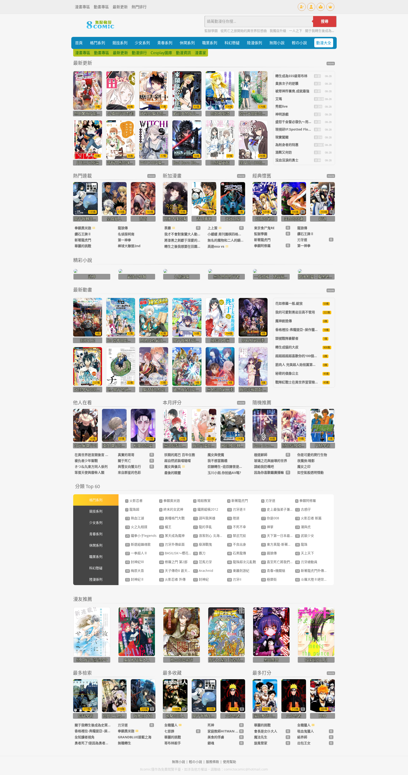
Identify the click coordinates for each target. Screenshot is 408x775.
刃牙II (234, 579)
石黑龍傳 (237, 553)
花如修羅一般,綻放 (289, 303)
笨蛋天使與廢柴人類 (89, 472)
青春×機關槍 (273, 570)
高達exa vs (216, 246)
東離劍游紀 (238, 570)
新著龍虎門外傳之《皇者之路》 (321, 570)
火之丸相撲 (136, 527)
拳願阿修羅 (262, 245)
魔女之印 (303, 466)
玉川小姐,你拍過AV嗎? (224, 472)
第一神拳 (124, 240)
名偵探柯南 (126, 234)
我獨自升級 (278, 30)
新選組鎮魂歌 (138, 544)
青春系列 (164, 42)
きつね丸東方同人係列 (91, 466)
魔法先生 (260, 737)
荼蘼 (168, 228)
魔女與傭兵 (173, 466)
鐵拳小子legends (141, 535)
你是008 (270, 518)
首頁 (79, 42)
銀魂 (211, 743)
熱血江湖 (135, 518)
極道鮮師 (260, 454)
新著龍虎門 (83, 240)
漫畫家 (200, 52)
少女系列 (142, 42)
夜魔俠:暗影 (306, 460)
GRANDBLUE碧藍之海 (134, 737)
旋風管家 (260, 743)
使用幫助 (229, 761)
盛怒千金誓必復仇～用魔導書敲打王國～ (305, 121)
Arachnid (203, 570)
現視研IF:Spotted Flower (294, 129)
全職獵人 (171, 725)
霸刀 (199, 553)
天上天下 (305, 553)
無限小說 (277, 42)
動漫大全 (323, 42)
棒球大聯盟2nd (129, 246)
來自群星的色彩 (129, 472)
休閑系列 (187, 42)
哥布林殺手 (172, 743)
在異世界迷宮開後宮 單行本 (93, 454)
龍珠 (301, 544)
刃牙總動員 (306, 562)
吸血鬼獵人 (305, 731)
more (330, 63)
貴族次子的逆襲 (286, 83)
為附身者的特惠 (286, 144)
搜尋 (324, 21)
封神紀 (201, 579)
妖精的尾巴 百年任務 (179, 454)
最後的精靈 (172, 472)
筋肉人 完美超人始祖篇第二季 (297, 364)
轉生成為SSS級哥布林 (291, 76)
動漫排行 (139, 52)
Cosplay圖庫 (161, 52)
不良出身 (237, 544)
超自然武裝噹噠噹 (177, 460)
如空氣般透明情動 (310, 472)
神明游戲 (282, 114)
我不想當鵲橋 (217, 460)
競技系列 (120, 42)
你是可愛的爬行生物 (312, 454)
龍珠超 (132, 509)
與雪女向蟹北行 (129, 466)
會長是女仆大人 (265, 731)
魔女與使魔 (216, 454)
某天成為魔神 (172, 535)
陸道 (233, 518)
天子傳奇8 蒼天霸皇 (177, 570)
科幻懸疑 (232, 42)
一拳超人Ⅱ (136, 553)
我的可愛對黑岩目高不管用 (295, 312)
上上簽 (213, 228)
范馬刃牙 (203, 562)
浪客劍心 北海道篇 (210, 535)
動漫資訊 (183, 52)
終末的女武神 (171, 509)
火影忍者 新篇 (309, 518)
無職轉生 (124, 743)
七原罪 (169, 731)
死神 (211, 725)
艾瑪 (278, 98)
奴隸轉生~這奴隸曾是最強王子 (226, 466)
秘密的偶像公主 (286, 373)
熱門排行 (139, 6)
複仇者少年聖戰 (86, 460)
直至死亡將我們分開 (279, 562)
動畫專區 (101, 6)
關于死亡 (124, 460)
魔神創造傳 (283, 321)
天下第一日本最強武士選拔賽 (286, 535)
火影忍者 (134, 500)
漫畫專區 (82, 6)
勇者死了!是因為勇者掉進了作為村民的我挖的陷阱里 (93, 743)
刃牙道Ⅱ (237, 509)
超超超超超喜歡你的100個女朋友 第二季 (305, 356)
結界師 (302, 737)
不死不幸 (237, 527)
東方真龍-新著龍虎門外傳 (283, 544)
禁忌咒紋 (237, 535)
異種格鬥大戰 (172, 518)
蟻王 (165, 527)
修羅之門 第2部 (173, 562)
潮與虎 (303, 527)
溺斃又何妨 (283, 152)
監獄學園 (211, 30)
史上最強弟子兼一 (277, 509)
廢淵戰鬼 (203, 544)
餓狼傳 (269, 553)
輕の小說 (299, 42)
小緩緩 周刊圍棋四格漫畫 (226, 234)
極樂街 (269, 579)
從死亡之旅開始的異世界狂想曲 (244, 30)
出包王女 (303, 743)
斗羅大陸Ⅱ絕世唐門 (313, 579)
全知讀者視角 (84, 737)
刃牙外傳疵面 (172, 544)
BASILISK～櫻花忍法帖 (179, 553)
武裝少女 (305, 535)
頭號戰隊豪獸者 (286, 338)
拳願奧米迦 (83, 228)
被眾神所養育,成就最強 (292, 91)
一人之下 (296, 30)
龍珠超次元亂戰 (242, 562)
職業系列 (209, 42)
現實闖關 (282, 137)
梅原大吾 (135, 570)
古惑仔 (303, 509)
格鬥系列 (97, 42)
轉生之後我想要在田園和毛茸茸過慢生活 (182, 246)
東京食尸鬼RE (264, 228)
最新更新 (120, 6)
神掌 (267, 527)
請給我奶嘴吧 (264, 466)
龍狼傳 (123, 228)
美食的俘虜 (216, 737)
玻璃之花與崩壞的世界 (270, 460)
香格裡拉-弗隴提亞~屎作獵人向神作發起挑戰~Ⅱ (310, 329)
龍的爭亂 (203, 527)
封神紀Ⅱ (135, 579)
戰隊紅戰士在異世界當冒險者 (296, 382)
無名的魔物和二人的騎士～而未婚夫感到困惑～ (226, 240)
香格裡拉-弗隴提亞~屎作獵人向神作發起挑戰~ (93, 731)
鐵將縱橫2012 (206, 509)
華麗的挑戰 (83, 246)
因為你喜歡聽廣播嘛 (269, 472)
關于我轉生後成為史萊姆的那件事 (330, 30)
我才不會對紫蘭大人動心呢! (182, 234)
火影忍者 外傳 (173, 579)
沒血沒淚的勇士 (286, 160)
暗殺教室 (202, 500)
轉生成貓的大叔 (286, 347)
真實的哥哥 (126, 454)
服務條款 (212, 761)
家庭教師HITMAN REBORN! (223, 731)
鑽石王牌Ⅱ (83, 234)
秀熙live (281, 106)
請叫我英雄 (204, 518)
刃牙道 (302, 239)
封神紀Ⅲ (135, 562)
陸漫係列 (254, 42)
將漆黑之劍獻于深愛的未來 (182, 240)
